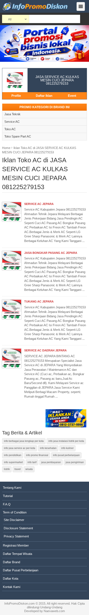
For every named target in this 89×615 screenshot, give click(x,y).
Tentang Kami (12, 487)
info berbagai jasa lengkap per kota (24, 441)
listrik (7, 469)
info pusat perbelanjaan (66, 455)
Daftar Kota (10, 578)
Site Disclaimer (14, 520)
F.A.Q (7, 504)
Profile (16, 95)
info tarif (32, 462)
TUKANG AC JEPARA (39, 301)
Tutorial (8, 496)
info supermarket (13, 462)
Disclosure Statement (18, 528)
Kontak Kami (11, 587)
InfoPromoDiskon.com (19, 603)
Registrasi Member (16, 545)
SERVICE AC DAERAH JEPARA (45, 350)
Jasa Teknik (12, 114)
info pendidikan (12, 455)
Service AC (12, 121)
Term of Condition (14, 512)
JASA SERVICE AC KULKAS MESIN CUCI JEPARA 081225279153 (57, 80)
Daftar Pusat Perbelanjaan (20, 570)
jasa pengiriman (75, 462)
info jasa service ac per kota (19, 448)
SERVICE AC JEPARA (39, 204)
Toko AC (10, 129)
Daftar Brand (11, 562)
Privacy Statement (16, 536)
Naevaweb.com (54, 611)
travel (17, 469)
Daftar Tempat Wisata (17, 553)
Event (72, 95)
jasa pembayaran (51, 462)
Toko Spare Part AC (17, 136)
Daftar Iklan (44, 95)
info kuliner (67, 448)
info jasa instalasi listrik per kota (66, 441)
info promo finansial (37, 455)
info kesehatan (48, 448)
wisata (29, 469)
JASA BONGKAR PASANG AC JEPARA (50, 252)
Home (6, 148)
